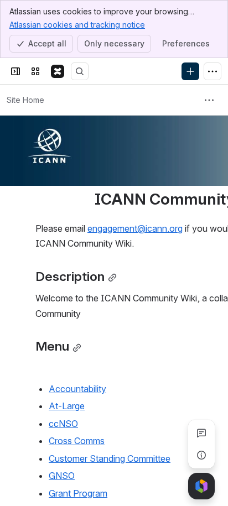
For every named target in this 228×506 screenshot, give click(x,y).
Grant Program (78, 493)
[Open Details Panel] (201, 455)
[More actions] (209, 100)
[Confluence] (57, 71)
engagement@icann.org (135, 228)
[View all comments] (201, 433)
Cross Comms (77, 440)
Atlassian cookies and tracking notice (77, 24)
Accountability (77, 388)
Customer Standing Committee (109, 458)
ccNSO (63, 423)
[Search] (80, 71)
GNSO (62, 475)
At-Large (67, 405)
